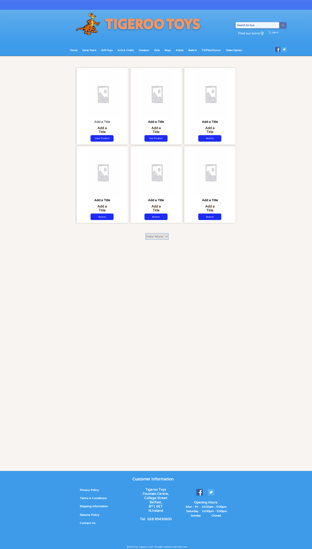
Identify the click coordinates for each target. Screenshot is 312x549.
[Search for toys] (282, 25)
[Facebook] (277, 49)
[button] (274, 32)
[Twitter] (284, 49)
